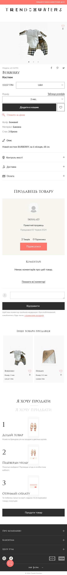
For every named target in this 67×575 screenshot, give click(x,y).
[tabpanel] (33, 41)
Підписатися (33, 246)
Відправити (33, 306)
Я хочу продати (33, 401)
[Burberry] (33, 41)
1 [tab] (28, 61)
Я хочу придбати (33, 410)
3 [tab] (38, 61)
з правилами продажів (34, 315)
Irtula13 (33, 219)
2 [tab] (33, 61)
